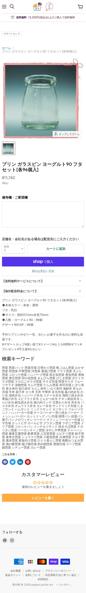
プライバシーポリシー (58, 570)
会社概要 (15, 570)
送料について (33, 575)
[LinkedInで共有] (20, 462)
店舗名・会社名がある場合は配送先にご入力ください (40, 239)
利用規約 (43, 579)
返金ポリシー (13, 575)
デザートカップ (12, 33)
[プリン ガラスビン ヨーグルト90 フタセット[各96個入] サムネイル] (8, 148)
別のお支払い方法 (43, 271)
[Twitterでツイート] (13, 462)
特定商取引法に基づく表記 (60, 575)
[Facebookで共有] (5, 462)
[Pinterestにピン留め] (28, 462)
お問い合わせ (33, 570)
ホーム (6, 48)
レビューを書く (43, 498)
